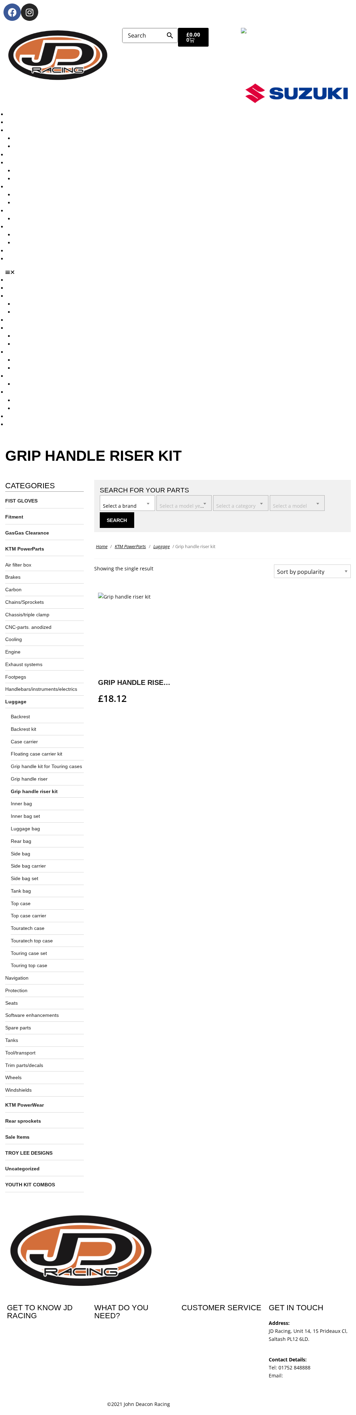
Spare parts (18, 1027)
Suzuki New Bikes (34, 146)
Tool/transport (20, 1053)
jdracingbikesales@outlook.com (305, 1383)
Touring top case (29, 965)
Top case (21, 903)
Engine (13, 652)
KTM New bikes (32, 138)
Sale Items (26, 242)
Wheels (13, 1077)
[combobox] (127, 503)
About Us (17, 122)
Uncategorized (22, 1168)
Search (117, 520)
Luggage (15, 701)
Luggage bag (25, 828)
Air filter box (18, 565)
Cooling (13, 639)
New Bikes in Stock (28, 162)
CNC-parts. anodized (28, 627)
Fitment (14, 517)
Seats (11, 1003)
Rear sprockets (23, 1121)
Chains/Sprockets (24, 602)
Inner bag (21, 803)
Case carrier (24, 741)
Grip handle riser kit (34, 791)
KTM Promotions (33, 194)
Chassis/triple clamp (27, 614)
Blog (12, 250)
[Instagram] (29, 12)
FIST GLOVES (21, 501)
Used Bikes (19, 154)
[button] (180, 272)
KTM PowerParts (24, 549)
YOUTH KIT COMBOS (30, 1184)
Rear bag (21, 841)
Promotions (20, 186)
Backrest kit (23, 729)
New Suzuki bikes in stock (44, 178)
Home (101, 546)
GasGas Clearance (27, 533)
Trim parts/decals (24, 1065)
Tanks (11, 1040)
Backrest (20, 716)
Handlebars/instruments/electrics (41, 689)
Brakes (13, 577)
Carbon (13, 589)
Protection (16, 990)
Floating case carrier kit (36, 754)
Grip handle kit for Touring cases (46, 766)
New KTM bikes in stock (41, 170)
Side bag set (24, 878)
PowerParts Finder (28, 210)
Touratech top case (32, 940)
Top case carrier (28, 915)
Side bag (20, 853)
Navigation (17, 978)
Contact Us (19, 258)
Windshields (18, 1090)
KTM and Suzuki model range (41, 130)
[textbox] (127, 502)
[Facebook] (12, 12)
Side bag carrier (28, 866)
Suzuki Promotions (35, 202)
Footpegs (15, 677)
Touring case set (29, 953)
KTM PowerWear (33, 234)
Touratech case (27, 928)
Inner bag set (25, 816)
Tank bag (21, 891)
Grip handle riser (29, 779)
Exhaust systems (23, 664)
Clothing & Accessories (33, 226)
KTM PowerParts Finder (41, 218)
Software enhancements (32, 1015)
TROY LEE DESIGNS (28, 1153)
